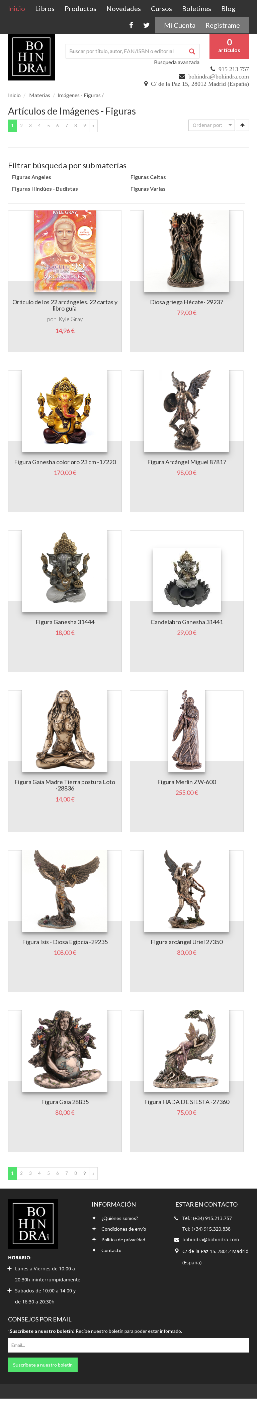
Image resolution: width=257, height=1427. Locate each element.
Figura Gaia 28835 (65, 1101)
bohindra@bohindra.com (218, 76)
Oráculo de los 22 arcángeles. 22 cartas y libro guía (64, 305)
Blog (228, 8)
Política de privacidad (123, 1239)
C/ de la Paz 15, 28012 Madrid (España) (200, 84)
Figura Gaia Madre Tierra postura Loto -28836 (64, 785)
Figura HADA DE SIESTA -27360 (186, 1101)
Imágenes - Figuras (79, 95)
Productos (80, 8)
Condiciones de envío (123, 1229)
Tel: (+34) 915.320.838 (206, 1229)
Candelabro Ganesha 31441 (187, 622)
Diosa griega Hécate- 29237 (186, 302)
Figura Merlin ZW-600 (186, 781)
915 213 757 (234, 69)
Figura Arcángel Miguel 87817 (186, 462)
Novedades (123, 8)
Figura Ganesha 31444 (64, 622)
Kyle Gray (71, 319)
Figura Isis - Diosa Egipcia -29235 (65, 941)
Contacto (111, 1250)
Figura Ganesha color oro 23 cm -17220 (65, 462)
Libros (45, 8)
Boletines (196, 8)
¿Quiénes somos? (119, 1218)
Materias (39, 95)
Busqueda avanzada (176, 62)
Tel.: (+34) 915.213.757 (207, 1218)
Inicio (19, 8)
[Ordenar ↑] (242, 125)
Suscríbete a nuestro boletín (43, 1365)
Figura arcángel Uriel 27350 (187, 941)
